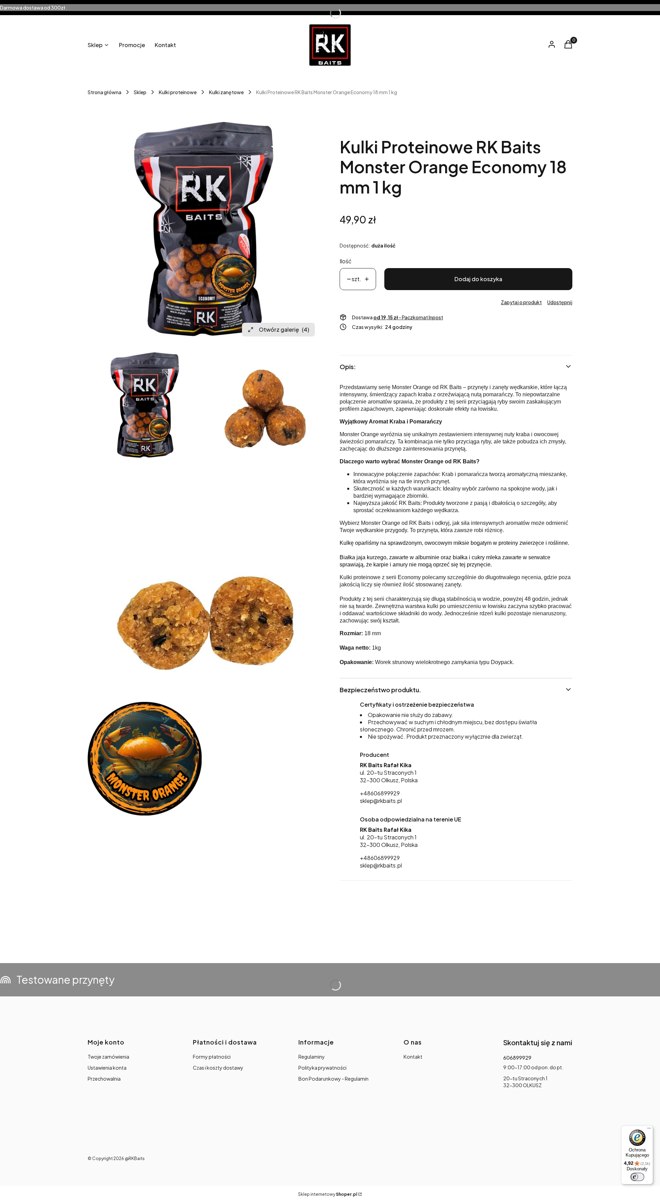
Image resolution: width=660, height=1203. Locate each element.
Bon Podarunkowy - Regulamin (333, 1078)
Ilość (346, 261)
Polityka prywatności (322, 1067)
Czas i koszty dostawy (218, 1067)
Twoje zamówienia (108, 1056)
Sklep (140, 92)
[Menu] (649, 1130)
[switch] (637, 1177)
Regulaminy (311, 1056)
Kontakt (413, 1056)
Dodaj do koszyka (478, 279)
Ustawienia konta (107, 1067)
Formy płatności (212, 1056)
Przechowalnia (104, 1078)
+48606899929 (380, 793)
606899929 (517, 1058)
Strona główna (104, 92)
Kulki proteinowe (178, 92)
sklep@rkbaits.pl (381, 800)
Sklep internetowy (327, 1194)
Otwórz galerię (284, 329)
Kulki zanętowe (226, 92)
